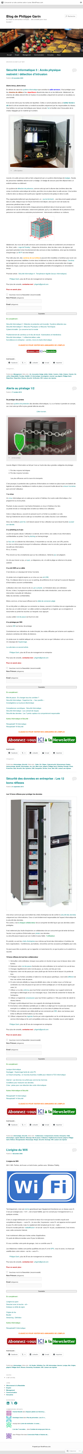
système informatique (30, 89)
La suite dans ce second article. (17, 647)
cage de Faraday (24, 247)
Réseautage (29, 1140)
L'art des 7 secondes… (20, 1429)
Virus (49, 768)
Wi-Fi (20, 252)
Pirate (71, 766)
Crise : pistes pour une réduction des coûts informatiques (26, 1085)
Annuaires (50, 55)
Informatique (36, 376)
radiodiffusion (29, 1227)
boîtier (46, 374)
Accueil (9, 55)
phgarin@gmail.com (41, 284)
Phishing (60, 766)
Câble (61, 374)
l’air (48, 108)
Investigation (45, 376)
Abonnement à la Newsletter (15, 1385)
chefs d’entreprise (28, 941)
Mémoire (23, 1138)
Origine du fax (11, 1312)
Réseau (23, 378)
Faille (68, 1136)
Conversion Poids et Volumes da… (38, 1434)
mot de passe (21, 617)
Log (56, 376)
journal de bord (48, 199)
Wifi (41, 378)
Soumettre (41, 314)
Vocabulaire (36, 1367)
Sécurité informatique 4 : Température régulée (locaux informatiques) (42, 273)
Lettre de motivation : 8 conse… (31, 1423)
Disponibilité (15, 376)
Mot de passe (36, 1138)
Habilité (27, 376)
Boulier (8, 1315)
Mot (69, 1365)
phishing (32, 536)
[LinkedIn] (8, 1403)
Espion (68, 764)
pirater (38, 933)
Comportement (48, 1136)
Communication (39, 55)
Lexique (65, 1365)
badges (67, 178)
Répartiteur (9, 378)
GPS (52, 1248)
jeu (55, 555)
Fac (44, 1365)
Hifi (47, 1365)
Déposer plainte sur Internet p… (35, 1412)
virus (10, 498)
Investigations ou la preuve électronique (20, 703)
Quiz (14, 768)
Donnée (56, 1136)
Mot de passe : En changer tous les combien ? (22, 697)
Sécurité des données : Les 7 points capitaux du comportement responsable (33, 713)
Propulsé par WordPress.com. (41, 1447)
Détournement (61, 764)
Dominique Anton (18, 1418)
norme (27, 1209)
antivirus (26, 990)
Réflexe (12, 1140)
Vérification (36, 378)
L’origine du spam (12, 1301)
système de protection (21, 403)
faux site (11, 541)
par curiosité (37, 588)
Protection (9, 768)
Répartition (17, 378)
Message (29, 1138)
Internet (59, 1365)
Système (28, 768)
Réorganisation (20, 1140)
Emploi (17, 55)
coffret (8, 376)
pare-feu (23, 522)
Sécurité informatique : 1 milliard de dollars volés (23, 337)
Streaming (29, 1367)
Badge (41, 374)
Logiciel (17, 1138)
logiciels (30, 1016)
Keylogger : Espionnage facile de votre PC (21, 1072)
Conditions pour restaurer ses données (20, 1082)
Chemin (71, 374)
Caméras (71, 260)
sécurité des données (68, 915)
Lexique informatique (13, 1069)
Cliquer (44, 764)
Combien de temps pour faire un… (40, 1429)
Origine (73, 1365)
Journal (51, 376)
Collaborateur (39, 1136)
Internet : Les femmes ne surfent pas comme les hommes (26, 1080)
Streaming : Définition (13, 1317)
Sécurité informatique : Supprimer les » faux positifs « (25, 700)
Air (30, 374)
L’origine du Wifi (17, 1150)
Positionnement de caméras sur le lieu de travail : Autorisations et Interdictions (33, 334)
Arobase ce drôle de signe (15, 1307)
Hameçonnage (10, 766)
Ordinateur (44, 1138)
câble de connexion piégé (46, 601)
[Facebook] (16, 1403)
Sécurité (29, 378)
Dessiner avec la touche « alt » (17, 1304)
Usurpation (38, 768)
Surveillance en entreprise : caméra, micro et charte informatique (29, 340)
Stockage (47, 1140)
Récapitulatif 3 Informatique (15, 1328)
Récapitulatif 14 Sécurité (14, 1098)
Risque (36, 1140)
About (59, 55)
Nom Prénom (15, 298)
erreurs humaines (69, 486)
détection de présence (25, 188)
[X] (12, 1403)
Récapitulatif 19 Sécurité (14, 726)
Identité (18, 766)
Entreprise (63, 1136)
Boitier (51, 374)
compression (30, 998)
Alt (30, 1365)
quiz (28, 560)
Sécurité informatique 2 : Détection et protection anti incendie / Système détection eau (36, 324)
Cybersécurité (51, 764)
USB (33, 768)
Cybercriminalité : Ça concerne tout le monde (22, 329)
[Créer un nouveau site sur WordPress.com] (41, 2)
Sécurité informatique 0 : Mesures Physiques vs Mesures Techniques (30, 326)
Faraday (21, 376)
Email (12, 304)
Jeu (31, 766)
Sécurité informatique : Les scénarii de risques (22, 711)
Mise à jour (39, 766)
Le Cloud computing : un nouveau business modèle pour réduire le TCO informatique (36, 1074)
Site (23, 768)
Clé (75, 374)
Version (45, 768)
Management (27, 55)
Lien (33, 766)
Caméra (55, 374)
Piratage (66, 766)
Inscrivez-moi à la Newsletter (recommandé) (25, 295)
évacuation (35, 374)
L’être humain (41, 411)
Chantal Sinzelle (17, 1412)
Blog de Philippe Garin (23, 16)
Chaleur (65, 374)
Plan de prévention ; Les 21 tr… (36, 1418)
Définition (40, 1365)
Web (53, 768)
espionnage (23, 642)
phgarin (60, 376)
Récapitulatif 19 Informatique (16, 724)
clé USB (45, 577)
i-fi (31, 376)
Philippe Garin (14, 279)
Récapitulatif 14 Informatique (16, 1096)
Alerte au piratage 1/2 (20, 388)
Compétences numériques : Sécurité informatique (23, 708)
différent (71, 977)
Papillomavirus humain (56, 1138)
